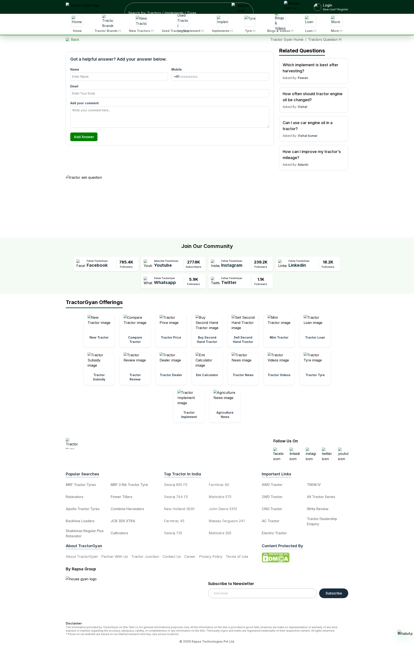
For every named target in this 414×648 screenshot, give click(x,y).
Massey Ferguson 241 (227, 521)
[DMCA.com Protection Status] (275, 558)
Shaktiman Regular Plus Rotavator (85, 533)
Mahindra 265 (220, 533)
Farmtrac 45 (174, 521)
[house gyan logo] (86, 597)
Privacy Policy (210, 556)
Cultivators (119, 533)
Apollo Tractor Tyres (82, 509)
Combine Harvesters (127, 509)
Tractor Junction (145, 556)
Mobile (176, 69)
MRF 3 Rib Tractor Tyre (129, 484)
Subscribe (334, 593)
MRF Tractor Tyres (81, 484)
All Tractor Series (321, 497)
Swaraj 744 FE (176, 497)
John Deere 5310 (223, 509)
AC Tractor (270, 521)
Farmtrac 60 (219, 484)
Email (74, 86)
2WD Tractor (272, 497)
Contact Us (172, 556)
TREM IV (314, 484)
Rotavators (74, 497)
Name (74, 69)
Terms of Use (237, 556)
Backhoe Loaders (80, 521)
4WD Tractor (272, 484)
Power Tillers (121, 497)
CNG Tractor (272, 509)
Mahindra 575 (220, 497)
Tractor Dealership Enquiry (322, 521)
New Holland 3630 (179, 509)
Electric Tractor (274, 533)
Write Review (317, 509)
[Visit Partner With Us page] (293, 7)
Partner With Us (114, 556)
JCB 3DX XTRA (123, 521)
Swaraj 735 (173, 533)
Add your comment (84, 103)
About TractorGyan (82, 556)
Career (190, 556)
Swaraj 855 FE (176, 484)
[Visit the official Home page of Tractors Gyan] (104, 443)
